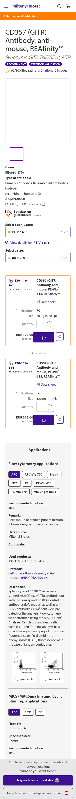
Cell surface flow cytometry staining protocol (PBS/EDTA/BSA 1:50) (33, 575)
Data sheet (48, 302)
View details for (30, 242)
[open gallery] (38, 111)
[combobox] (38, 232)
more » (37, 215)
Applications (39, 449)
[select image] (16, 154)
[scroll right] (71, 154)
